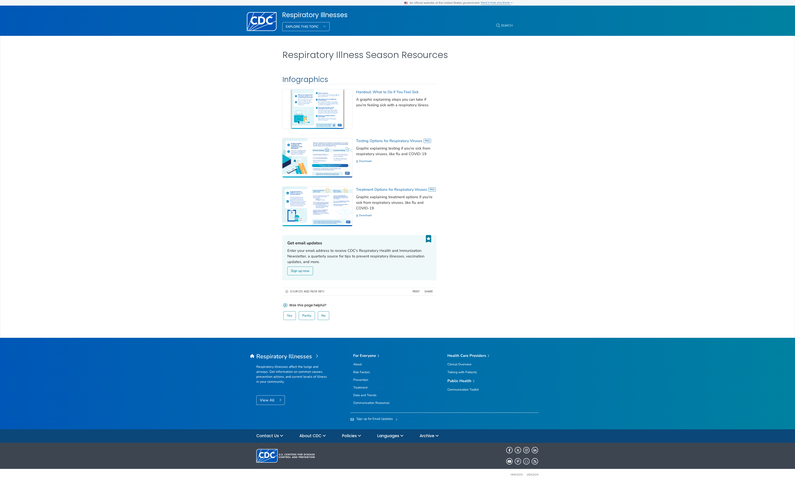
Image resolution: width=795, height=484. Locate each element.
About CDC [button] (311, 436)
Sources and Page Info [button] (307, 291)
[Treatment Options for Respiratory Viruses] (317, 206)
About (357, 364)
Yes (289, 315)
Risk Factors (361, 372)
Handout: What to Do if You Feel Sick (387, 91)
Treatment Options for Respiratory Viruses (391, 189)
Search (507, 25)
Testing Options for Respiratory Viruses (389, 140)
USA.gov (533, 475)
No (323, 315)
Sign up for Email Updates (375, 419)
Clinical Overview (459, 364)
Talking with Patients (462, 372)
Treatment (360, 387)
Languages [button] (388, 436)
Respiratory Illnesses (315, 14)
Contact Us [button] (268, 436)
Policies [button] (350, 436)
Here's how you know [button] (496, 3)
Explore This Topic (302, 26)
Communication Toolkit (463, 389)
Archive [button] (427, 436)
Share (428, 291)
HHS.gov (517, 475)
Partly (306, 315)
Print (416, 291)
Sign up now (300, 271)
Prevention (360, 380)
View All (267, 400)
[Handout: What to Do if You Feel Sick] (317, 108)
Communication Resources (371, 403)
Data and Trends (364, 395)
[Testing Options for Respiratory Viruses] (317, 157)
